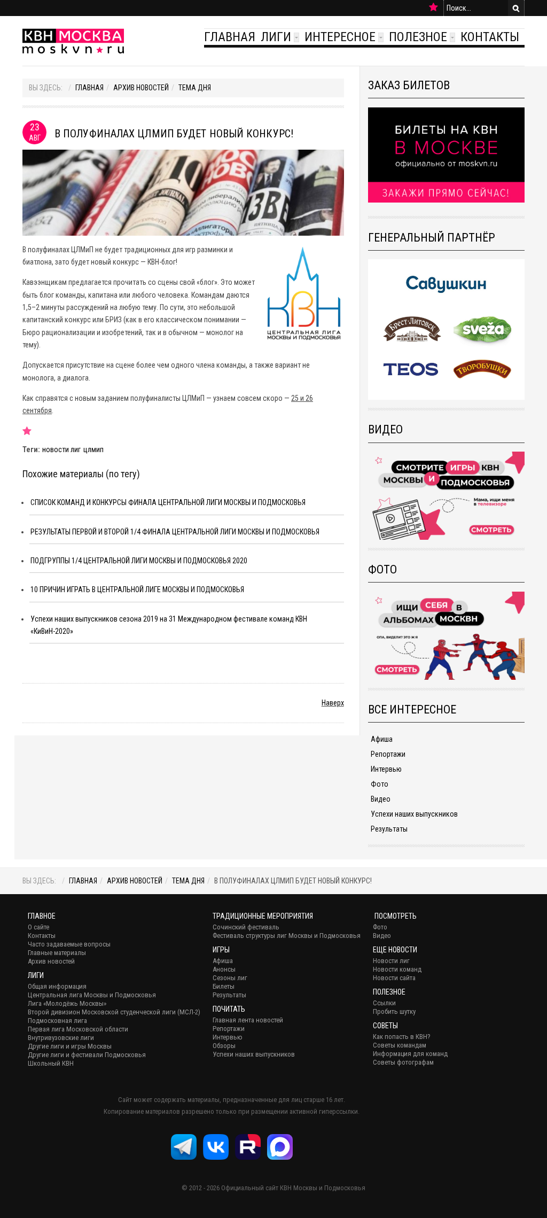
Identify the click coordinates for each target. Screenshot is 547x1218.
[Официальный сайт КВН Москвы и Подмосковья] (73, 40)
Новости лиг (391, 961)
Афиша (382, 739)
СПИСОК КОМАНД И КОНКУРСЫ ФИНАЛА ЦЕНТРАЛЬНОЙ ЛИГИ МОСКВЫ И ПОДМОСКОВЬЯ (168, 502)
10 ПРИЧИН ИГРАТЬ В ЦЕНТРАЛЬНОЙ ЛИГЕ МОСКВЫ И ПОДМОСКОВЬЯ (137, 589)
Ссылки (384, 1003)
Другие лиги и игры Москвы (70, 1046)
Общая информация (57, 986)
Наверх (333, 703)
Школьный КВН (51, 1063)
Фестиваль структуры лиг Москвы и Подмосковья (287, 936)
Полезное (418, 36)
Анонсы (224, 969)
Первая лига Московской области (78, 1029)
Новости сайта (394, 978)
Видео (380, 799)
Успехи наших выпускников (414, 814)
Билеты (224, 986)
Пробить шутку (394, 1011)
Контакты (489, 36)
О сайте (38, 927)
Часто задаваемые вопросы (69, 944)
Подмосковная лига (57, 1021)
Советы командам (399, 1045)
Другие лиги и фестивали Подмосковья (87, 1055)
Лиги (276, 36)
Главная (229, 36)
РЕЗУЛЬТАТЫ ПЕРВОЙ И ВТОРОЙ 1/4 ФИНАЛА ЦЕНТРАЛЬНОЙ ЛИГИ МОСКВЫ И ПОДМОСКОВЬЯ (174, 531)
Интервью (386, 769)
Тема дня (194, 87)
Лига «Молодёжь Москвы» (67, 1003)
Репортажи (388, 754)
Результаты (389, 829)
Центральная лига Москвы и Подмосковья (92, 995)
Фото (379, 784)
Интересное (340, 36)
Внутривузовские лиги (61, 1038)
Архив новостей (141, 87)
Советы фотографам (403, 1062)
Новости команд (397, 969)
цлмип (93, 449)
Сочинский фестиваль (246, 927)
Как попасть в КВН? (402, 1037)
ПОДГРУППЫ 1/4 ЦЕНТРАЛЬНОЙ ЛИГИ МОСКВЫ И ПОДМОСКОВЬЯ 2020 (138, 560)
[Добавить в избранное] (433, 7)
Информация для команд (410, 1054)
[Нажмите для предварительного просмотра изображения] (183, 192)
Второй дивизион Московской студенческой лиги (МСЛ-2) (114, 1012)
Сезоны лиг (230, 978)
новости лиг (61, 449)
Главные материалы (57, 953)
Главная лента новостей (248, 1020)
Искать (516, 8)
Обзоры (224, 1046)
